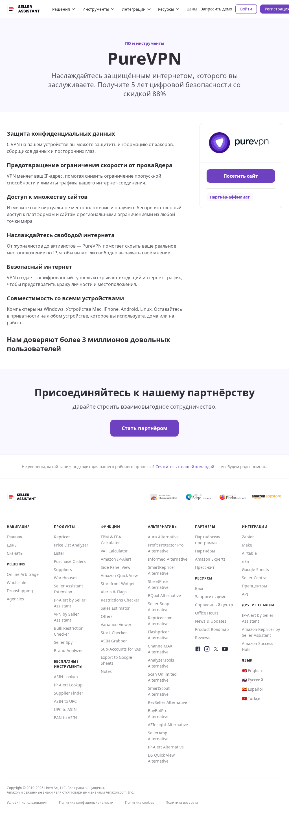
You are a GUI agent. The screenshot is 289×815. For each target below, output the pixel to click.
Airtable (249, 553)
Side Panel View (115, 567)
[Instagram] (207, 649)
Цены (192, 9)
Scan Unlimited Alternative (162, 677)
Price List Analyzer (71, 545)
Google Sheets (255, 569)
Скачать (15, 553)
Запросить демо (216, 9)
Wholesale (16, 582)
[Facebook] (198, 649)
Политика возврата (182, 802)
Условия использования (27, 802)
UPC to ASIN (65, 709)
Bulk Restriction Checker (69, 631)
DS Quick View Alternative (161, 758)
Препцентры (254, 586)
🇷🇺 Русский (252, 679)
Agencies (15, 599)
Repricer (62, 536)
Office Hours (206, 613)
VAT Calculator (114, 551)
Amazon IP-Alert (116, 559)
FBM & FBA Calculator (111, 539)
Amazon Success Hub (257, 646)
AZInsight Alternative (168, 724)
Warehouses (65, 577)
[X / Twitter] (216, 649)
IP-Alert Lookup (68, 685)
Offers (107, 616)
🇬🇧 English (252, 670)
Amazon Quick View (119, 575)
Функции (110, 526)
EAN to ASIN (65, 717)
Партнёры (205, 551)
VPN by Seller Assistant (66, 617)
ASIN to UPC (65, 701)
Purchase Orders (70, 561)
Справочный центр (214, 604)
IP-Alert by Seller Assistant (70, 603)
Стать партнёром (144, 428)
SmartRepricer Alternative (161, 570)
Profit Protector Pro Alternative (165, 548)
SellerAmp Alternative (158, 735)
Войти (246, 9)
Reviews (202, 637)
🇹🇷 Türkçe (251, 698)
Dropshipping (20, 590)
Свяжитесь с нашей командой (185, 466)
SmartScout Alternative (159, 691)
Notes (106, 671)
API (245, 594)
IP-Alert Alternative (166, 747)
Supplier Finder (68, 693)
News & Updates (210, 621)
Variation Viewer (116, 624)
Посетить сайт (241, 176)
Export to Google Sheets (116, 660)
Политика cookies (139, 802)
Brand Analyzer (68, 650)
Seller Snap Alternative (158, 606)
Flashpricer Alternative (158, 634)
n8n (245, 561)
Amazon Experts (210, 559)
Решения (61, 9)
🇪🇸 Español (252, 689)
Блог (199, 588)
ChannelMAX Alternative (160, 649)
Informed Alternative (167, 559)
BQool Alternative (164, 595)
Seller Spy (63, 642)
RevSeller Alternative (167, 702)
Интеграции (134, 9)
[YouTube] (225, 649)
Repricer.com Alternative (160, 620)
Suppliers (63, 569)
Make (247, 545)
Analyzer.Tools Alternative (161, 663)
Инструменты (95, 9)
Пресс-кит (204, 567)
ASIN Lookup (66, 676)
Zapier (248, 536)
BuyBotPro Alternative (158, 713)
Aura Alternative (163, 536)
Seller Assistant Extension (68, 588)
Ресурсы (166, 9)
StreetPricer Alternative (159, 584)
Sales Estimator (115, 608)
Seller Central (255, 577)
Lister (59, 553)
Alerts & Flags (114, 591)
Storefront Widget (118, 583)
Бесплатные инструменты (68, 664)
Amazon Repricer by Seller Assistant (261, 632)
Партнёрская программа (207, 539)
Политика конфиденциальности (86, 802)
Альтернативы (163, 526)
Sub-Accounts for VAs (121, 649)
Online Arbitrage (23, 574)
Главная (14, 536)
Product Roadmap (212, 629)
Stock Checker (114, 632)
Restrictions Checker (120, 600)
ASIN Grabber (114, 641)
